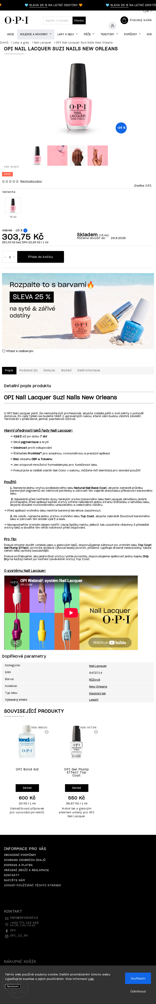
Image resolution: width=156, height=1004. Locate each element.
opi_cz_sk (19, 936)
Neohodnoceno (31, 181)
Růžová (94, 679)
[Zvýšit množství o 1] (14, 257)
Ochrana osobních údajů (25, 860)
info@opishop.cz (24, 918)
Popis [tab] (9, 370)
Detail (27, 788)
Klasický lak (97, 693)
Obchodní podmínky (20, 855)
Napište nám (14, 880)
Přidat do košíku (40, 256)
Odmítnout (138, 991)
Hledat (79, 20)
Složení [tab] (66, 370)
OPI (13, 930)
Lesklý (93, 700)
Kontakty (11, 875)
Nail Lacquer (98, 666)
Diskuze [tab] (49, 370)
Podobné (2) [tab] (29, 370)
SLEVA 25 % (31, 5)
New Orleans (98, 686)
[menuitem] (10, 34)
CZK (146, 11)
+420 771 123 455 (24, 924)
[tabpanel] (27, 771)
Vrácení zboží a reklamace (26, 870)
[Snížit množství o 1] (5, 257)
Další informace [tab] (89, 370)
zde (91, 979)
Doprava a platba (18, 865)
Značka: (143, 186)
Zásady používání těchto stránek (32, 885)
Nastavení (13, 986)
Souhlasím (138, 978)
